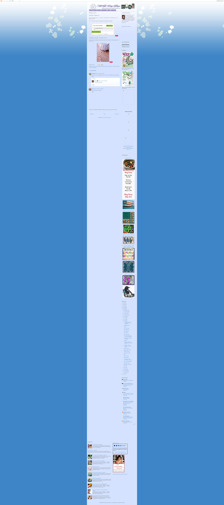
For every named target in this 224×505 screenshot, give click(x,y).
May (125, 320)
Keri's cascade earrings (128, 361)
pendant (106, 66)
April (125, 367)
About (95, 10)
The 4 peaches (126, 331)
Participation (104, 10)
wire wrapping (94, 67)
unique (90, 67)
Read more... (124, 22)
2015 (124, 304)
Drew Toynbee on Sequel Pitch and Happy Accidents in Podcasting (128, 403)
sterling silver (110, 66)
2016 (124, 303)
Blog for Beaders (126, 397)
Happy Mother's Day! (127, 350)
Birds (125, 354)
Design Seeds (125, 388)
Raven (93, 88)
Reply (93, 76)
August (125, 316)
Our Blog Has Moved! (126, 398)
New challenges (126, 329)
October (125, 313)
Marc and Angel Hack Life (127, 383)
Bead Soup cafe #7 (96, 466)
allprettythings (125, 44)
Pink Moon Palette (126, 389)
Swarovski (117, 66)
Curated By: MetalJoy (128, 147)
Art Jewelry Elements (127, 407)
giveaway (96, 66)
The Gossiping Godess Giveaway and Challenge (101, 495)
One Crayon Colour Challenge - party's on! (128, 359)
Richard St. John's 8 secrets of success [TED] (127, 346)
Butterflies (125, 365)
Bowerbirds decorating (127, 364)
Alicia (94, 64)
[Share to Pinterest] (102, 64)
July (125, 317)
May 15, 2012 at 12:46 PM (98, 88)
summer (114, 66)
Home (91, 10)
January (125, 372)
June (125, 319)
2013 (124, 307)
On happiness (126, 357)
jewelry (99, 66)
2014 (124, 306)
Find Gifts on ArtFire (125, 46)
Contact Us (113, 10)
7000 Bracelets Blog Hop (97, 478)
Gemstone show (126, 362)
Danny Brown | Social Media (128, 401)
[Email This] (98, 64)
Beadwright (125, 379)
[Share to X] (100, 64)
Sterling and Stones (128, 111)
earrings (93, 66)
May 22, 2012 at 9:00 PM (102, 80)
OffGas (124, 392)
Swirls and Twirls (126, 328)
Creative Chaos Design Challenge (128, 338)
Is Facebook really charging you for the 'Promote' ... (127, 323)
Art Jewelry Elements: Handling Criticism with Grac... (128, 343)
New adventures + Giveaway (97, 444)
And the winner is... (127, 348)
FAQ (108, 10)
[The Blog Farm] (116, 443)
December (126, 310)
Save (117, 35)
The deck (125, 340)
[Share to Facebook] (101, 64)
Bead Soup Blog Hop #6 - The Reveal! (99, 472)
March (125, 369)
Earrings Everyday (126, 412)
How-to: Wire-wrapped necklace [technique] (128, 336)
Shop (99, 10)
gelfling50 (93, 73)
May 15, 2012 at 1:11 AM (100, 73)
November (126, 311)
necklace (102, 66)
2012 (124, 309)
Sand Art (125, 326)
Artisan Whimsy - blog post (92, 450)
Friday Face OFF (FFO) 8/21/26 (128, 380)
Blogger (123, 502)
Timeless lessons (127, 351)
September (126, 314)
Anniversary (126, 332)
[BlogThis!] (99, 64)
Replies (94, 78)
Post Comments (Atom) (107, 117)
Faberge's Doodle (127, 325)
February (125, 370)
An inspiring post (126, 334)
